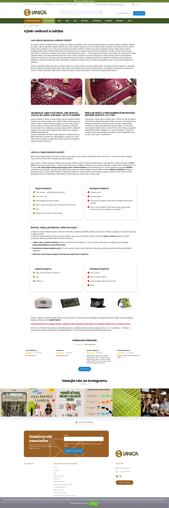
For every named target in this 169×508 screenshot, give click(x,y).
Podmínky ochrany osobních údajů (64, 495)
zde (86, 503)
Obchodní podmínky (60, 493)
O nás (25, 4)
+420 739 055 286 (124, 471)
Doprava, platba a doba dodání (63, 484)
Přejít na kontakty (124, 482)
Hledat (100, 12)
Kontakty (33, 4)
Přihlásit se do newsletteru (74, 451)
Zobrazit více (84, 369)
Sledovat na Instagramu (86, 422)
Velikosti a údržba (72, 4)
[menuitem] (33, 20)
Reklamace (60, 4)
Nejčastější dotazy (48, 4)
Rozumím (93, 503)
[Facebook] (117, 476)
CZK (137, 5)
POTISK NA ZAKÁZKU (59, 487)
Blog (39, 4)
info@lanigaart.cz (124, 468)
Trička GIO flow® (58, 490)
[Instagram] (120, 476)
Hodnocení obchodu (84, 340)
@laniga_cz (84, 384)
